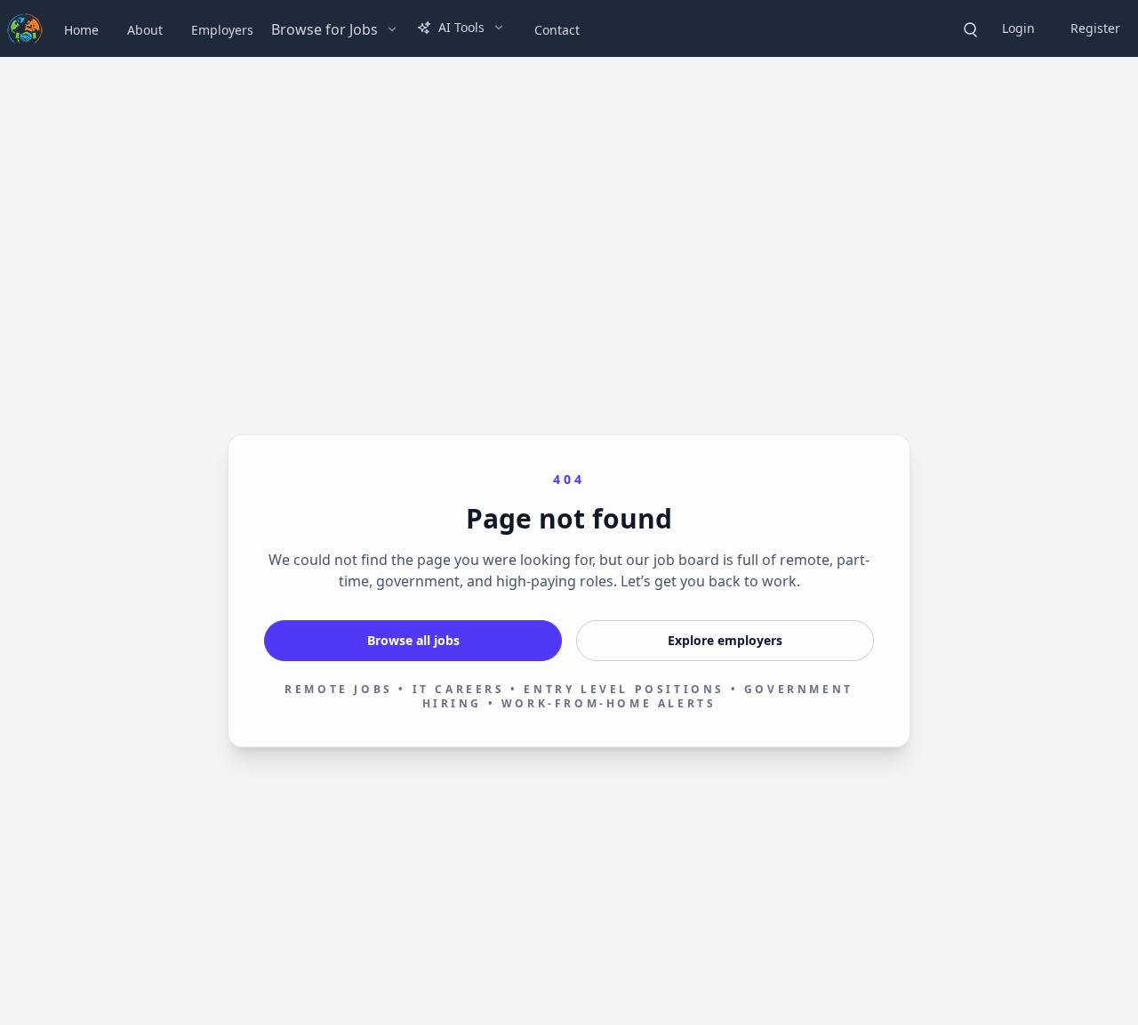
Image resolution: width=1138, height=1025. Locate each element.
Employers (222, 29)
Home (81, 29)
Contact (557, 29)
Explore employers (725, 640)
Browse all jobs (413, 640)
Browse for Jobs (324, 29)
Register (1095, 28)
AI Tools (461, 27)
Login (1018, 28)
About (145, 29)
